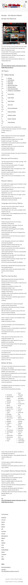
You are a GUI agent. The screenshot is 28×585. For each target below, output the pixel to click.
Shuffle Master (4, 550)
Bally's (3, 524)
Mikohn (3, 538)
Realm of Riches (12, 111)
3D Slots (10, 78)
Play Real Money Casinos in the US (10, 571)
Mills (2, 540)
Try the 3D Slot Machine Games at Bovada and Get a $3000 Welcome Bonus (13, 65)
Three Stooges (11, 122)
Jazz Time (10, 104)
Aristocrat (3, 517)
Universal (3, 554)
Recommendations (6, 567)
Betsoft (3, 526)
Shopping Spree (12, 87)
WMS (2, 559)
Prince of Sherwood (12, 108)
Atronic (3, 522)
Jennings (3, 531)
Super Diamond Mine (13, 89)
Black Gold (10, 82)
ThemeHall (20, 581)
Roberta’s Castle (12, 115)
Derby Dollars (11, 101)
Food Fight (10, 83)
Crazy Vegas (11, 97)
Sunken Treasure (12, 119)
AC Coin (3, 520)
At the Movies (11, 80)
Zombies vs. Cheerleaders (14, 90)
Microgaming (4, 536)
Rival (2, 547)
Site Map (3, 569)
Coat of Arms (11, 94)
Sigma (3, 552)
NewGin (3, 543)
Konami (3, 533)
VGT (2, 556)
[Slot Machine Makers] (14, 7)
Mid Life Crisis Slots (12, 85)
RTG (2, 545)
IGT (2, 529)
